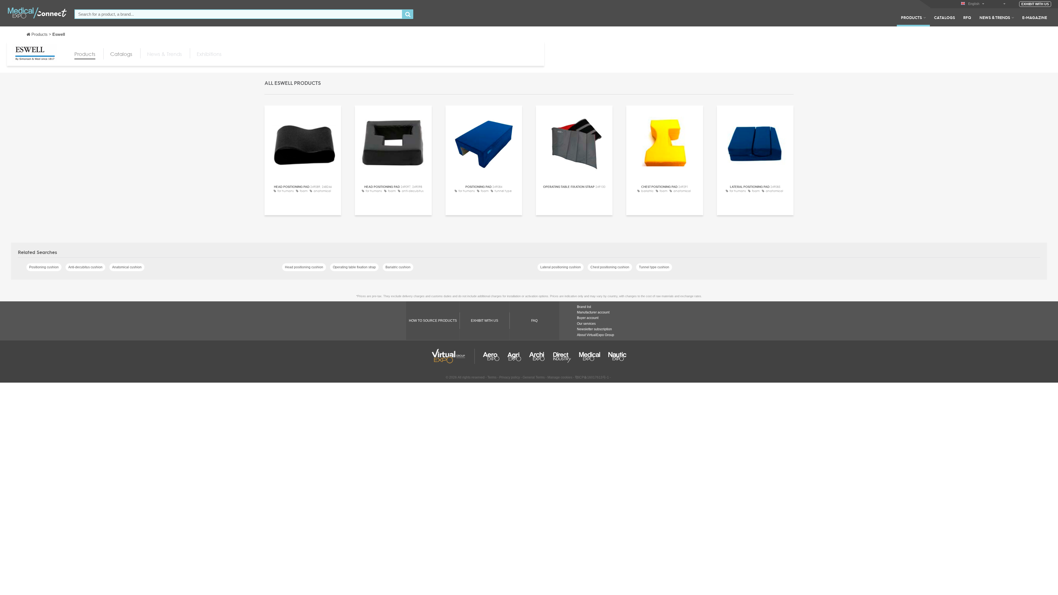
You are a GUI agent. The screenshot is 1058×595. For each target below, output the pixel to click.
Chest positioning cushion (609, 267)
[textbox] (238, 14)
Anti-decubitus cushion (85, 267)
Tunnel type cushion (654, 267)
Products (911, 17)
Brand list (584, 307)
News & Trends (994, 17)
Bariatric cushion (398, 267)
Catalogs (944, 17)
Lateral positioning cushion (560, 267)
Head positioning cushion (304, 267)
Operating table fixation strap (354, 267)
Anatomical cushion (127, 267)
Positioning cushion (44, 267)
